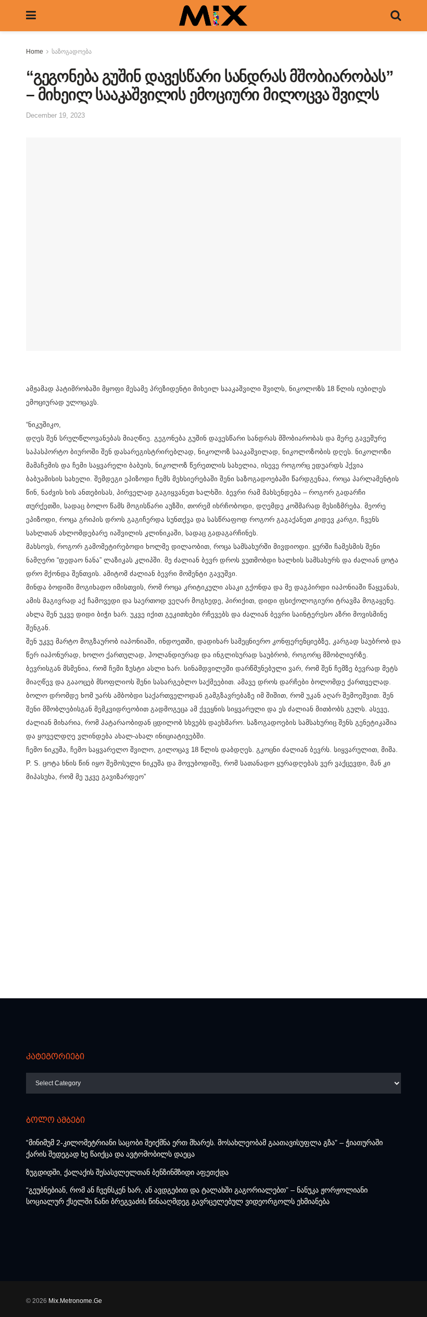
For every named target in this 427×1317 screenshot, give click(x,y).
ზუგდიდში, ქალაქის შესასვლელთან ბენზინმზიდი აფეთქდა (127, 1172)
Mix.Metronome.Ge (75, 1301)
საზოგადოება (72, 51)
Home (34, 51)
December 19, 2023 (55, 115)
